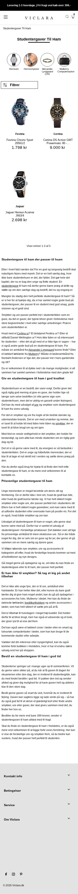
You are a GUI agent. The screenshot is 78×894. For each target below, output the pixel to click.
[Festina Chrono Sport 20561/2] (20, 112)
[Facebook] (6, 875)
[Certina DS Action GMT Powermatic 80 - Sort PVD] (58, 112)
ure (36, 404)
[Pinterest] (21, 875)
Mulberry (33, 353)
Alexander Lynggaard (41, 349)
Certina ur (23, 333)
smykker (60, 423)
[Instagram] (13, 875)
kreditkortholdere (35, 602)
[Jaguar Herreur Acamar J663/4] (20, 184)
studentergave (10, 285)
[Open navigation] (10, 16)
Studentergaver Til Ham (17, 28)
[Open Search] (67, 16)
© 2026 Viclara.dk (13, 885)
